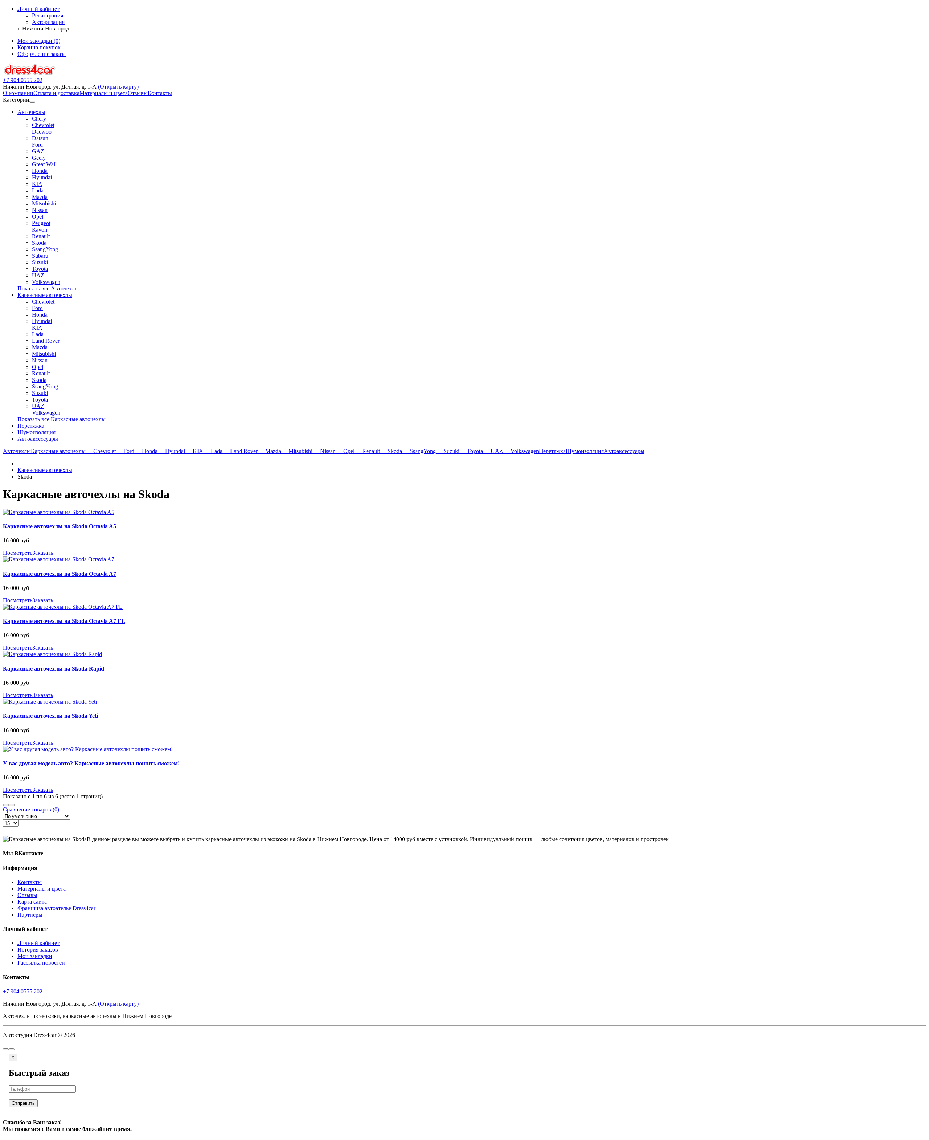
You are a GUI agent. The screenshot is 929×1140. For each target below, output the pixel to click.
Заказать (42, 553)
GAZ (38, 151)
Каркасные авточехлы (44, 295)
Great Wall (44, 164)
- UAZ (493, 451)
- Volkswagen (521, 451)
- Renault (367, 451)
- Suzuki (447, 451)
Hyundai (42, 177)
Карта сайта (32, 902)
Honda (40, 171)
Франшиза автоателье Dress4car (56, 908)
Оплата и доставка (56, 93)
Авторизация (48, 22)
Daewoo (42, 132)
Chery (39, 118)
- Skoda (391, 451)
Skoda (39, 243)
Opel (37, 216)
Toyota (40, 269)
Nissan (40, 210)
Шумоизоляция (36, 432)
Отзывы (138, 93)
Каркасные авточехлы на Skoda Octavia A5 (59, 526)
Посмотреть (17, 553)
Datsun (40, 138)
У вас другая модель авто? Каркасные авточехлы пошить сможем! (91, 763)
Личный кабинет (38, 943)
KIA (37, 184)
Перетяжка (30, 426)
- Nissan (324, 451)
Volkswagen (46, 282)
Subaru (40, 256)
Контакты (160, 93)
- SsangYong (419, 451)
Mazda (40, 197)
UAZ (38, 275)
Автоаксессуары (37, 439)
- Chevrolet (101, 451)
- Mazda (269, 451)
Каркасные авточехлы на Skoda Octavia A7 (59, 574)
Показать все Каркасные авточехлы (61, 419)
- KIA (194, 451)
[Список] (6, 805)
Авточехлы (31, 112)
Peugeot (41, 223)
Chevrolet (43, 125)
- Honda (145, 451)
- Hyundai (171, 451)
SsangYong (45, 249)
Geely (39, 158)
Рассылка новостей (41, 963)
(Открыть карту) (118, 87)
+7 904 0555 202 (22, 991)
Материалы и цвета (103, 93)
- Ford (125, 451)
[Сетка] (12, 805)
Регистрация (47, 15)
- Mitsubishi (296, 451)
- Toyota (471, 451)
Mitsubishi (44, 203)
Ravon (39, 230)
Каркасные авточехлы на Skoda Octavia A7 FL (64, 621)
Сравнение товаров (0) (31, 809)
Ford (37, 145)
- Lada (212, 451)
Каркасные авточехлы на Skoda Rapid (53, 668)
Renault (41, 236)
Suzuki (40, 262)
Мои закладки (34, 956)
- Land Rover (240, 451)
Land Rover (46, 341)
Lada (38, 190)
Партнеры (29, 915)
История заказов (37, 949)
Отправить (23, 1103)
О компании (18, 93)
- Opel (345, 451)
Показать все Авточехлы (48, 288)
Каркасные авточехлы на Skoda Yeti (50, 716)
